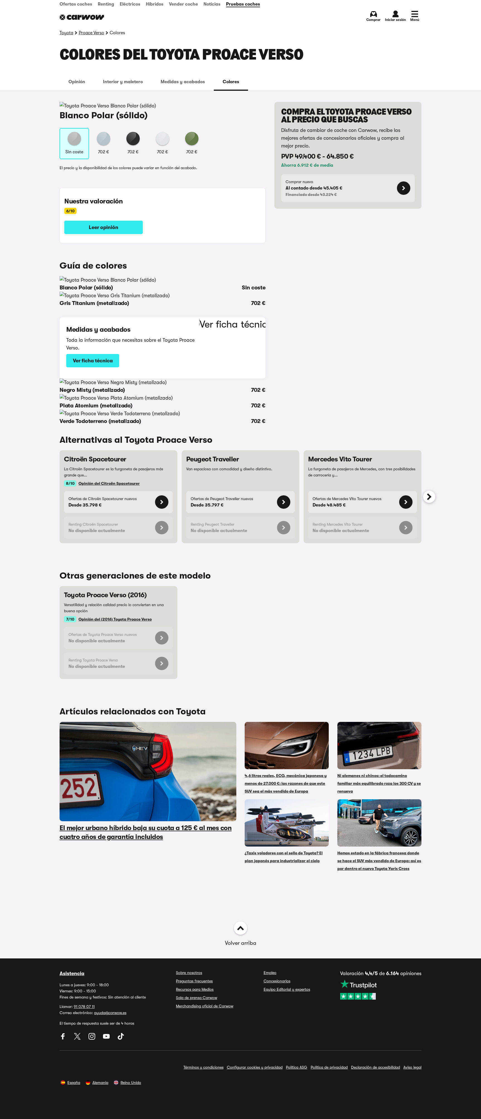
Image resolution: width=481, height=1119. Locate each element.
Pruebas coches (243, 4)
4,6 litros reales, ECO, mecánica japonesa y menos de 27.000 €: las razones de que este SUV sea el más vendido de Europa (286, 783)
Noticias (211, 4)
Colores (231, 81)
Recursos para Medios (194, 989)
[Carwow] (82, 17)
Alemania (100, 1082)
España (73, 1082)
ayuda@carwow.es (110, 1012)
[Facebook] (63, 1038)
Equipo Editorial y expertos (287, 989)
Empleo (270, 972)
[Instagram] (92, 1038)
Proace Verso (91, 32)
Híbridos (154, 4)
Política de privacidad (329, 1067)
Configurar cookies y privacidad (255, 1067)
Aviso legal (412, 1067)
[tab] (77, 82)
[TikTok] (120, 1038)
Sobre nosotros (189, 972)
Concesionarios (277, 981)
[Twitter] (78, 1038)
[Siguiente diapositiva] (429, 497)
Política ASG (296, 1067)
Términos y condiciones (203, 1067)
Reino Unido (131, 1082)
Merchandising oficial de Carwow (204, 1006)
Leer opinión (103, 227)
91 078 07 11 (84, 1006)
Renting (106, 4)
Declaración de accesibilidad (375, 1067)
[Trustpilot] (380, 990)
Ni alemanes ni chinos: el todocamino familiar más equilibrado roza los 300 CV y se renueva (379, 783)
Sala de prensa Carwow (196, 997)
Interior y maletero (123, 81)
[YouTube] (107, 1038)
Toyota (66, 32)
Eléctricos (130, 4)
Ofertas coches (76, 4)
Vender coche (183, 4)
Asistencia (72, 973)
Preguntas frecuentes (194, 981)
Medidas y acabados (183, 81)
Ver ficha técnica (93, 360)
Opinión (76, 81)
